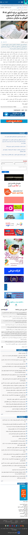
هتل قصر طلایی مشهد (22, 507)
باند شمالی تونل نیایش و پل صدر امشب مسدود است (16, 364)
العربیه (3, 2)
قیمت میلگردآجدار (23, 513)
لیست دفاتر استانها (9, 521)
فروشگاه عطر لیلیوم (23, 510)
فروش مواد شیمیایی (22, 509)
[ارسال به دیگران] (6, 42)
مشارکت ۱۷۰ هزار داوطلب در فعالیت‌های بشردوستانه (16, 390)
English (6, 2)
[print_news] (2, 42)
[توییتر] (16, 526)
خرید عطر (25, 512)
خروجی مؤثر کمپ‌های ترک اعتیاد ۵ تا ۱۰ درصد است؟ (16, 426)
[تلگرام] (12, 526)
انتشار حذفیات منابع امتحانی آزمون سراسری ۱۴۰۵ (16, 146)
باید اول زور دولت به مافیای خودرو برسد (18, 441)
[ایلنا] (26, 2)
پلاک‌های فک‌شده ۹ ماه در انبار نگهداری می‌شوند (17, 429)
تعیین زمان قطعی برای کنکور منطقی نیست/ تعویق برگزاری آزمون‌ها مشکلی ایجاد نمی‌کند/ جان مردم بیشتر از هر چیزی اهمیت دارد (14, 141)
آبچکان (25, 514)
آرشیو (2, 414)
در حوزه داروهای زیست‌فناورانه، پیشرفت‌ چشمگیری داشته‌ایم (14, 385)
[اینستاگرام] (14, 526)
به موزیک (25, 505)
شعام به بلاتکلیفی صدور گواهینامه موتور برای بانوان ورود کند (14, 406)
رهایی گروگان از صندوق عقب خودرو (19, 408)
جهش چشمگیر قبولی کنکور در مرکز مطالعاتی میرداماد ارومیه (14, 154)
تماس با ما (23, 520)
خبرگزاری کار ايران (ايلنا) (18, 528)
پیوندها (16, 521)
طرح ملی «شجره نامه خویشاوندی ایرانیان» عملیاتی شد (16, 411)
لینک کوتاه (25, 106)
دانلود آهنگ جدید (23, 504)
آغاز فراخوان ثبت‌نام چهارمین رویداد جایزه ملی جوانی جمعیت (14, 387)
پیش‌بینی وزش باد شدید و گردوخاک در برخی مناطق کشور (15, 401)
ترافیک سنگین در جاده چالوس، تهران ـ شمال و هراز (16, 399)
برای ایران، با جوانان (22, 353)
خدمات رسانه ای (14, 522)
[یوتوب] (21, 526)
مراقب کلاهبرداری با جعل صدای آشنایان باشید (17, 433)
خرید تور (25, 508)
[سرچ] (19, 2)
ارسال (5, 171)
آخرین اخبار (20, 350)
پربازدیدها (21, 417)
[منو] (22, 2)
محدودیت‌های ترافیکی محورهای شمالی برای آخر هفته (16, 404)
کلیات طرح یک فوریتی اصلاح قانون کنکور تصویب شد (15, 136)
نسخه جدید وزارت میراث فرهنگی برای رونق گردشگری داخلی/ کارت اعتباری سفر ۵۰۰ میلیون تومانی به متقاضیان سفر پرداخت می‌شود (11, 5)
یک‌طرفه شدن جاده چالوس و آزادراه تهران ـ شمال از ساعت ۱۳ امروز (13, 383)
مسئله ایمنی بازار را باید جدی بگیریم (19, 469)
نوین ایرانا (25, 501)
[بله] (7, 526)
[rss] (23, 526)
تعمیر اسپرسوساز (23, 516)
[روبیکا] (5, 526)
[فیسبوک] (18, 526)
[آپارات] (10, 526)
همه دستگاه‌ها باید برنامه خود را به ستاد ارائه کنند (16, 392)
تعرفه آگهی (5, 520)
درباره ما (16, 520)
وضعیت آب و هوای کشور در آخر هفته (18, 456)
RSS (21, 521)
